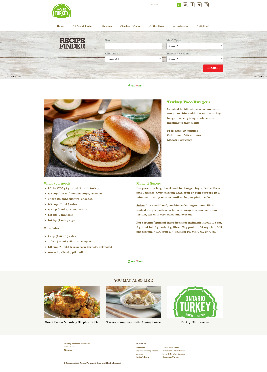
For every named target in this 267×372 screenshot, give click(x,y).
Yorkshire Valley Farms (174, 351)
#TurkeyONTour (130, 26)
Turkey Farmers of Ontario (77, 343)
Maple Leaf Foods (171, 347)
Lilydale (139, 354)
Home (60, 26)
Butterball (140, 347)
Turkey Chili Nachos (195, 322)
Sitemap (68, 350)
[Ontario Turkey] (62, 17)
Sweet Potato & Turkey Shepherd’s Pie (72, 322)
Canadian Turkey (171, 357)
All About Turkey (83, 26)
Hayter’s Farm (142, 357)
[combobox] (133, 59)
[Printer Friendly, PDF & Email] (135, 87)
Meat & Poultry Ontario (174, 354)
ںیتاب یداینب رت (180, 26)
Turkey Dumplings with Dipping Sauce (133, 322)
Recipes (107, 26)
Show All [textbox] (113, 59)
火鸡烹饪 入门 (203, 26)
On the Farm (157, 26)
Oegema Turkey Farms (147, 351)
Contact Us (69, 347)
